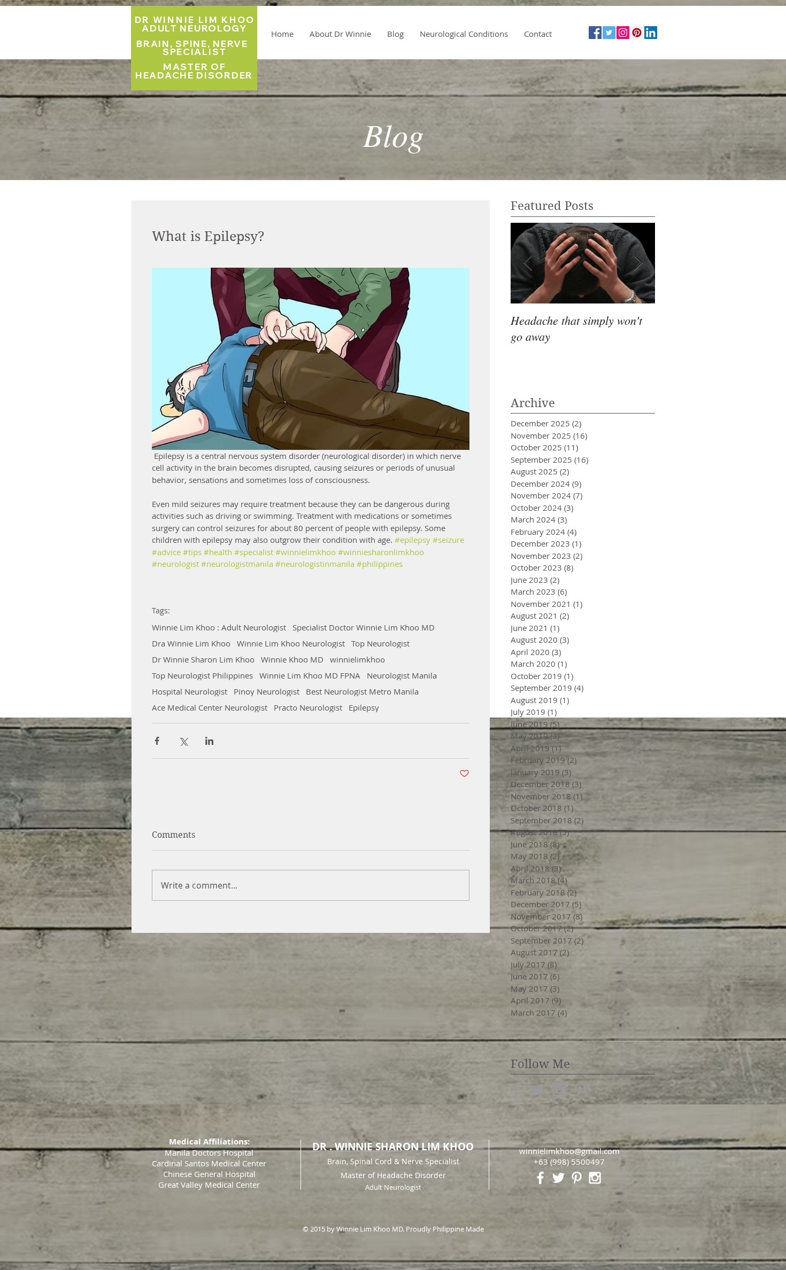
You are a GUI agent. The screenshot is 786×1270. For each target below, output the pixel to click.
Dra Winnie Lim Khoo (191, 643)
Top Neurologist (380, 643)
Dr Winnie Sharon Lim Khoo (203, 659)
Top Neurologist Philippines (202, 675)
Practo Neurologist (308, 707)
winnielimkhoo (357, 659)
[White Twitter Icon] (558, 1178)
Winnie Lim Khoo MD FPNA (309, 675)
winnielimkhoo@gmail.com (569, 1151)
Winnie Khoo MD (292, 659)
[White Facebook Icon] (540, 1178)
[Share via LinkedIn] (209, 741)
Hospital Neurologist (189, 691)
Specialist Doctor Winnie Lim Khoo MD (363, 627)
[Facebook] (595, 32)
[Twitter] (609, 32)
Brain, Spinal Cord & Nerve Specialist (393, 1161)
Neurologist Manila (402, 675)
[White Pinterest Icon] (576, 1178)
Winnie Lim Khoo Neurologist (291, 643)
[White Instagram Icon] (595, 1178)
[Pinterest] (636, 32)
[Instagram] (623, 32)
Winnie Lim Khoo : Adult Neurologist (219, 627)
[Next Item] (638, 263)
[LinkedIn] (650, 32)
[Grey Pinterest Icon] (580, 1089)
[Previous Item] (528, 263)
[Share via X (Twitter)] (183, 741)
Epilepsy (364, 707)
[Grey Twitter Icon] (537, 1089)
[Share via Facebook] (157, 741)
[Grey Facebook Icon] (516, 1089)
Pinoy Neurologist (266, 691)
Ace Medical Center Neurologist (209, 707)
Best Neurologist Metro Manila (362, 691)
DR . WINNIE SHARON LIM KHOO (393, 1147)
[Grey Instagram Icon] (559, 1089)
